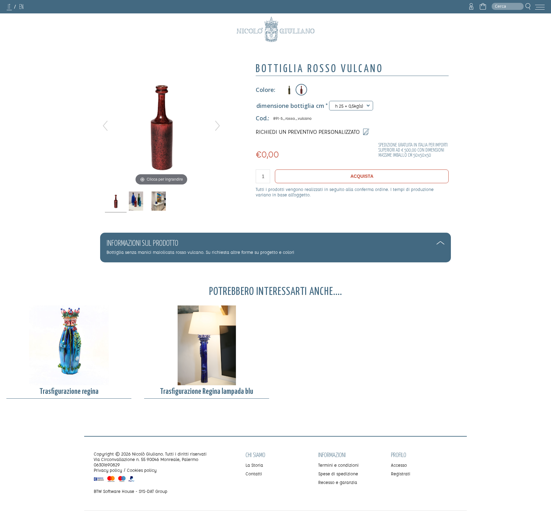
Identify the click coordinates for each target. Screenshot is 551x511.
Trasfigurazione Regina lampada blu (206, 391)
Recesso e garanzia (337, 482)
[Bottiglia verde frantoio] (288, 89)
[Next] (217, 126)
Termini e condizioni (338, 465)
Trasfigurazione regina (69, 391)
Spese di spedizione (338, 473)
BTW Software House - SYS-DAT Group (130, 491)
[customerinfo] (471, 7)
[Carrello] (483, 7)
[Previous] (105, 126)
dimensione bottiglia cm (290, 105)
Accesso (399, 465)
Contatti (254, 473)
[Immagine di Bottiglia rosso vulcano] (116, 201)
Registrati (400, 473)
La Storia (254, 465)
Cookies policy (142, 470)
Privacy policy (108, 470)
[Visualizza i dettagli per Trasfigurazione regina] (68, 345)
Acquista (361, 176)
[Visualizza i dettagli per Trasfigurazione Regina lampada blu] (206, 345)
